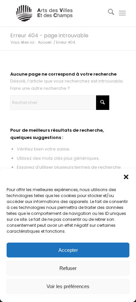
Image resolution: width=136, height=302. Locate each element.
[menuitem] (107, 13)
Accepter (68, 250)
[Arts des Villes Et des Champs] (56, 13)
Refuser (68, 268)
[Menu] (122, 13)
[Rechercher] (107, 13)
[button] (126, 177)
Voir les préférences (68, 286)
